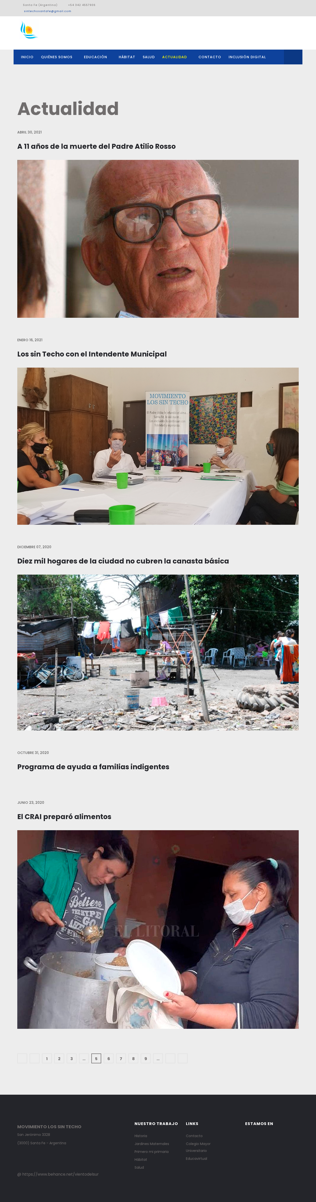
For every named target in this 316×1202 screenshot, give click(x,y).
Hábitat (127, 57)
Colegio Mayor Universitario (198, 1147)
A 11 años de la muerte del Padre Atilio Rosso (96, 146)
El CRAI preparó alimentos (64, 817)
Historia (141, 1135)
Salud (149, 57)
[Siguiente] (170, 1058)
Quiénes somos (56, 57)
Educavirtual (196, 1158)
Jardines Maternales (152, 1143)
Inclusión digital (247, 57)
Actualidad (174, 57)
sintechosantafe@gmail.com (47, 11)
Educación (95, 57)
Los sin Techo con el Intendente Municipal (92, 354)
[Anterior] (35, 1058)
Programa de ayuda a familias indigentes (93, 767)
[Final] (183, 1058)
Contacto (209, 57)
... (83, 1059)
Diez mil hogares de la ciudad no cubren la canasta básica (123, 561)
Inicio (27, 57)
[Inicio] (22, 1058)
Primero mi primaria (152, 1151)
